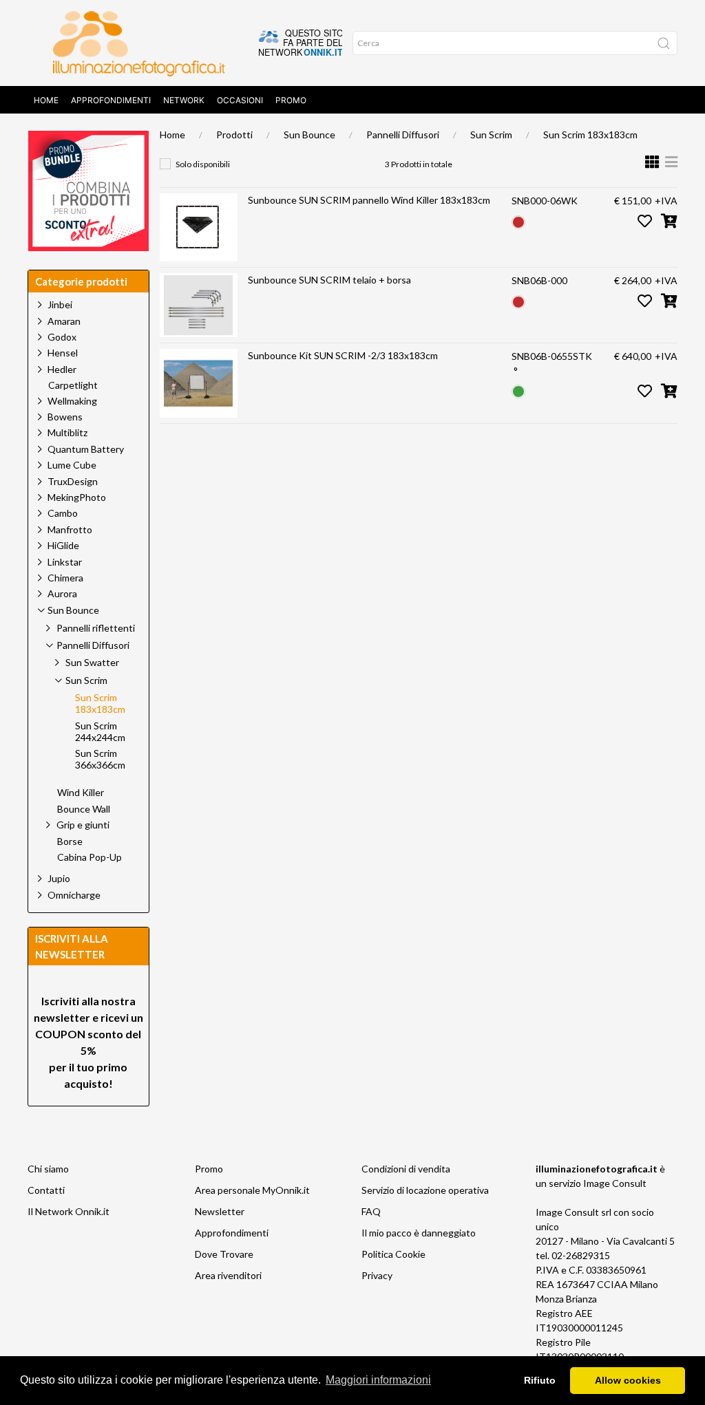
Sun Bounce (309, 134)
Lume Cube (72, 465)
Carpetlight (73, 385)
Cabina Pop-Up (89, 857)
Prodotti (234, 134)
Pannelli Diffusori (402, 134)
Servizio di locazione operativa (425, 1190)
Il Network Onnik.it (68, 1211)
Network (183, 100)
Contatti (46, 1190)
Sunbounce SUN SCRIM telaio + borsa (329, 280)
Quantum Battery (86, 449)
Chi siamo (48, 1169)
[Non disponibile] (518, 220)
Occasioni (240, 100)
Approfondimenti (111, 100)
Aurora (62, 593)
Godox (62, 337)
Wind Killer (80, 792)
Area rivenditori (228, 1275)
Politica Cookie (393, 1254)
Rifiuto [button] (540, 1380)
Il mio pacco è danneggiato (418, 1232)
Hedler (62, 369)
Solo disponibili (203, 164)
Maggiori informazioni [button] (378, 1380)
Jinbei (60, 304)
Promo (290, 100)
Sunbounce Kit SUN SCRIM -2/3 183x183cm (343, 355)
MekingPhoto (77, 497)
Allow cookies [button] (628, 1380)
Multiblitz (67, 432)
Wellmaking (72, 401)
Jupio (59, 878)
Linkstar (65, 562)
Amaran (64, 321)
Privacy (376, 1275)
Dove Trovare (224, 1254)
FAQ (371, 1211)
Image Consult (614, 1183)
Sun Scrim (491, 134)
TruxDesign (73, 481)
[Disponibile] (518, 390)
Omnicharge (74, 895)
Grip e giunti (82, 824)
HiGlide (63, 545)
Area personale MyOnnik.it (252, 1190)
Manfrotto (70, 529)
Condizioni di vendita (405, 1169)
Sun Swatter (92, 662)
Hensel (63, 352)
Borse (70, 841)
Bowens (65, 416)
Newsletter (219, 1211)
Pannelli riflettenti (95, 628)
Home (46, 100)
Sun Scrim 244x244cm (100, 731)
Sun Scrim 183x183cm (590, 134)
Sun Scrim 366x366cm (100, 759)
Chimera (65, 577)
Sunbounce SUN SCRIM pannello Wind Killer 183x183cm (369, 200)
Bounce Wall (83, 809)
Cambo (63, 513)
